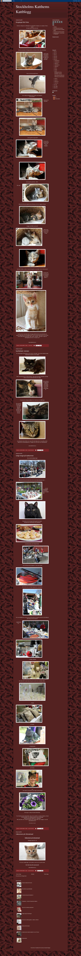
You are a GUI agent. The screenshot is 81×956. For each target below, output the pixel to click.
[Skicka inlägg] (34, 345)
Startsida (32, 874)
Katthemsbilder (57, 98)
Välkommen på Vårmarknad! (24, 834)
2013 (55, 59)
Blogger (49, 947)
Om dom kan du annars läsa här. (32, 28)
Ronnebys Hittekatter (41, 376)
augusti (56, 66)
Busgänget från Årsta (22, 22)
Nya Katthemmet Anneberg (58, 28)
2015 (55, 56)
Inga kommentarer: (31, 828)
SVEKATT (46, 383)
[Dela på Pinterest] (41, 345)
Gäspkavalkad (24, 938)
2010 (55, 87)
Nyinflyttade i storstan (22, 351)
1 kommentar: (30, 345)
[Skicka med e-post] (36, 345)
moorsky (42, 947)
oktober (56, 63)
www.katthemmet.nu (32, 342)
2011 (55, 86)
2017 (55, 53)
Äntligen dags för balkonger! (27, 913)
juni (55, 69)
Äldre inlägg (46, 874)
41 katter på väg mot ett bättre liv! (27, 895)
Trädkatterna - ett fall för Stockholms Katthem (29, 901)
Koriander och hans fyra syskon (58, 31)
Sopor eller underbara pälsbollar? (28, 907)
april (55, 78)
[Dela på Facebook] (39, 345)
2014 (55, 57)
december (56, 60)
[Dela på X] (38, 345)
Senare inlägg (18, 874)
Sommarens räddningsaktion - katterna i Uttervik (30, 919)
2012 (55, 84)
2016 (55, 54)
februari (56, 81)
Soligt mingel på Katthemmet (24, 456)
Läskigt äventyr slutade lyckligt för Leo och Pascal (30, 932)
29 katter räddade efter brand (27, 882)
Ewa (55, 97)
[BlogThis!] (37, 345)
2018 (55, 51)
